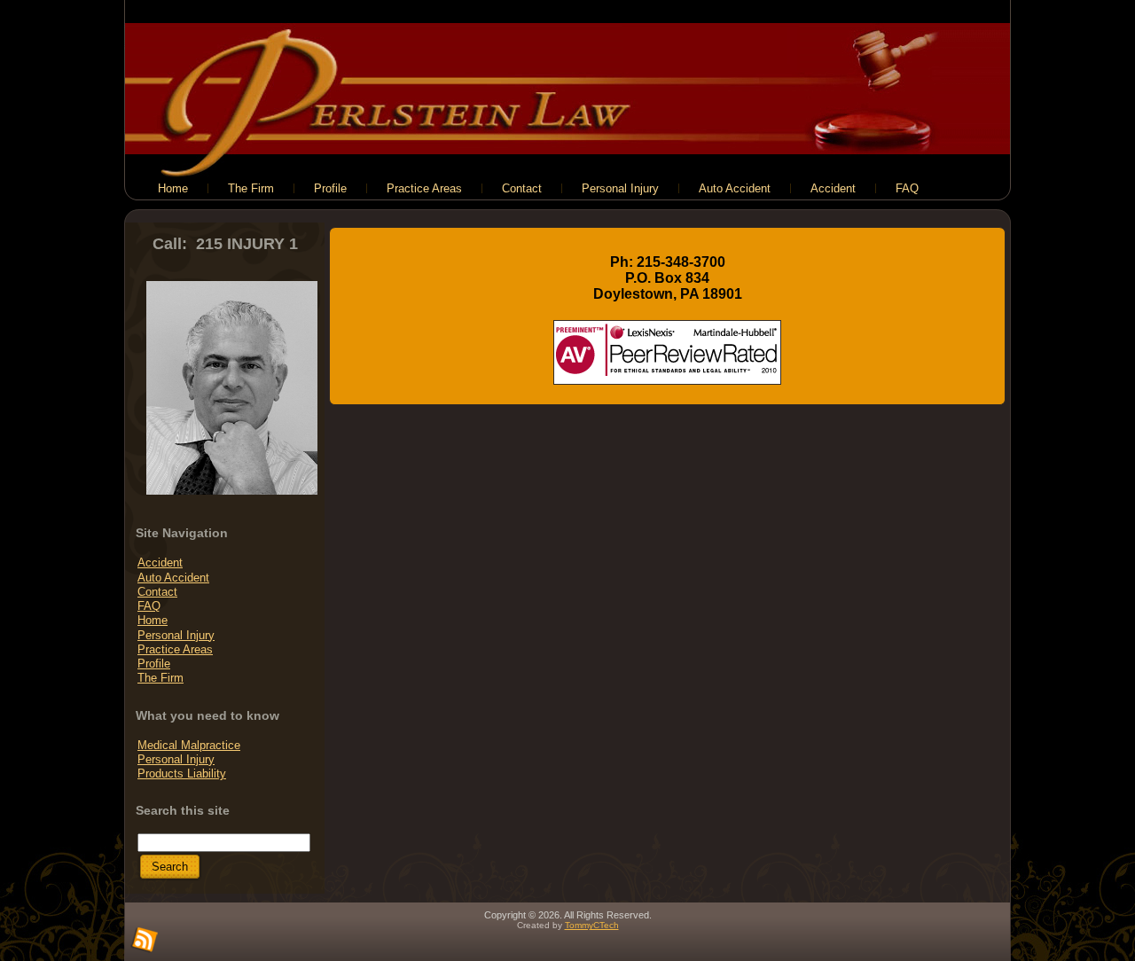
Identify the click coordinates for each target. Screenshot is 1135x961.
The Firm (160, 677)
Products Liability (181, 773)
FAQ (148, 606)
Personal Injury (176, 635)
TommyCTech (592, 925)
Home (152, 620)
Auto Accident (173, 577)
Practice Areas (175, 649)
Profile (153, 663)
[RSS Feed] (144, 940)
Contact (157, 591)
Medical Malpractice (188, 745)
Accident (160, 562)
